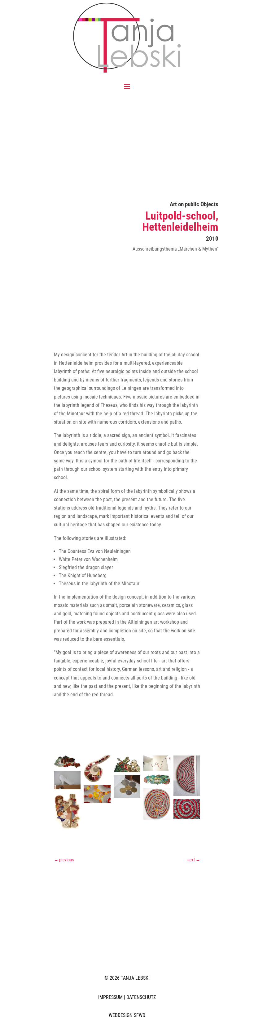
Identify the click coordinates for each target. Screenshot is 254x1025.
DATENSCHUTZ (141, 997)
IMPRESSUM (110, 997)
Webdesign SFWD (127, 1015)
